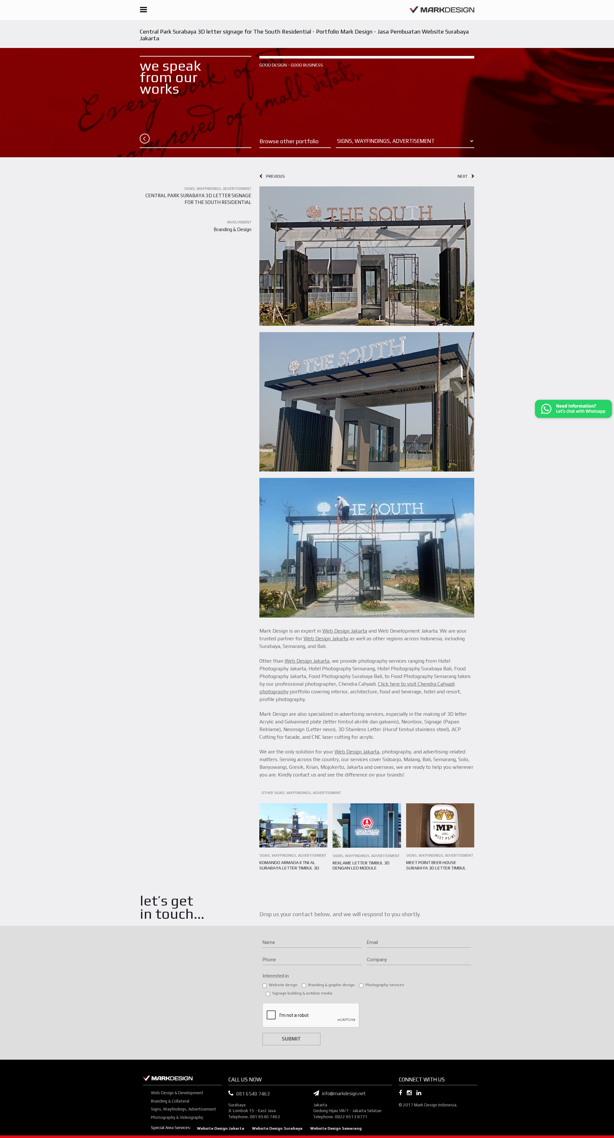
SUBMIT (291, 1039)
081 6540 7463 (253, 1093)
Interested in (276, 975)
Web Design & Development (177, 1092)
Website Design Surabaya (277, 1128)
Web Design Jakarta (344, 631)
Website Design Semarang (336, 1128)
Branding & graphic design (331, 985)
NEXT (464, 176)
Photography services (385, 985)
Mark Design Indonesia (435, 1105)
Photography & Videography (177, 1117)
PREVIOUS (273, 176)
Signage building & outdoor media (302, 993)
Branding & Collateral (170, 1101)
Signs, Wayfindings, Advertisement (183, 1109)
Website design (283, 985)
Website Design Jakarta (220, 1128)
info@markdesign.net (342, 1093)
